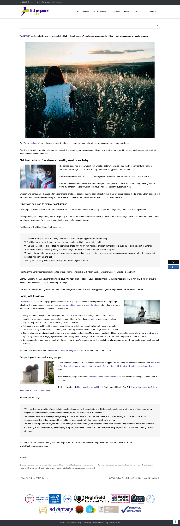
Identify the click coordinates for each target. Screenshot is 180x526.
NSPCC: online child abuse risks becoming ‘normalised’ (133, 478)
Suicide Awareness (42, 391)
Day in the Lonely (31, 143)
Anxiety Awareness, (139, 387)
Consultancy (116, 11)
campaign (53, 36)
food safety (101, 366)
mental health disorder (146, 465)
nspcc (53, 468)
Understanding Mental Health (90, 387)
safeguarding (146, 366)
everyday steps (92, 305)
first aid (67, 366)
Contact (153, 11)
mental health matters (42, 468)
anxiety (24, 465)
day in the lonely (99, 465)
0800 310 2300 (28, 2)
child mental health (54, 465)
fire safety (76, 366)
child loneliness (41, 465)
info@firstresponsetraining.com (51, 2)
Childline (65, 151)
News (136, 11)
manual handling (88, 366)
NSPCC (26, 36)
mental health (113, 366)
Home (76, 11)
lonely (124, 465)
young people (76, 468)
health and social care (130, 366)
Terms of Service (114, 523)
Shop (144, 11)
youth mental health (89, 468)
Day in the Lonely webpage (62, 351)
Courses (85, 11)
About (126, 11)
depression (110, 465)
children (90, 465)
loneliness (118, 465)
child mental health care (70, 465)
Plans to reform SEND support (34, 478)
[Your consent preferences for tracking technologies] (175, 521)
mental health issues (27, 468)
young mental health (63, 468)
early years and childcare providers (102, 377)
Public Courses (100, 11)
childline (83, 465)
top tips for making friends (70, 305)
